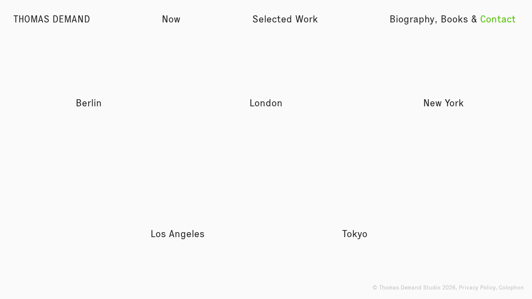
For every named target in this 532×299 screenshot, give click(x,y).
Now (171, 18)
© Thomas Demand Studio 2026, (415, 287)
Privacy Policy (477, 287)
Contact (498, 18)
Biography (411, 18)
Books (454, 18)
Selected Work (285, 18)
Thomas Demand (51, 19)
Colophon (511, 287)
